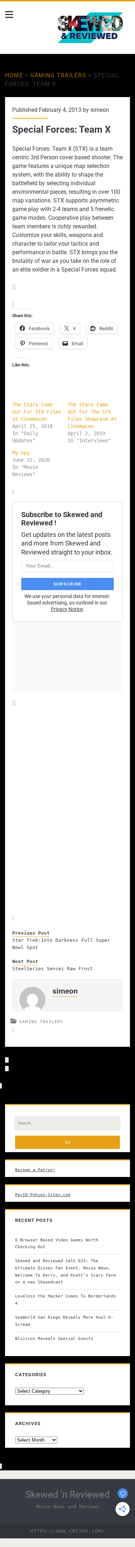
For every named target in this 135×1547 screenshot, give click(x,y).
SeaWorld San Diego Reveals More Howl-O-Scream (64, 1321)
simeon (99, 109)
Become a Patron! (35, 1170)
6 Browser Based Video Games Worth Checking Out (56, 1243)
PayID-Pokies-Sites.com (43, 1194)
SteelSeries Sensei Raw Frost (52, 968)
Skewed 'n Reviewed (68, 1494)
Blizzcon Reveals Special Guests (54, 1338)
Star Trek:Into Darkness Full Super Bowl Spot (61, 943)
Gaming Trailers (58, 75)
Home (14, 75)
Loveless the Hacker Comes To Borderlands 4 (65, 1299)
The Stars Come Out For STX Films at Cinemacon (36, 412)
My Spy (21, 453)
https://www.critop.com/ (67, 1531)
